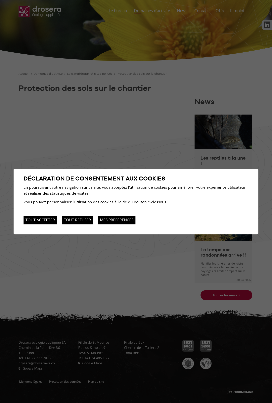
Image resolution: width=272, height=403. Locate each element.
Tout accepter (40, 220)
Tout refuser (77, 220)
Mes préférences (116, 220)
